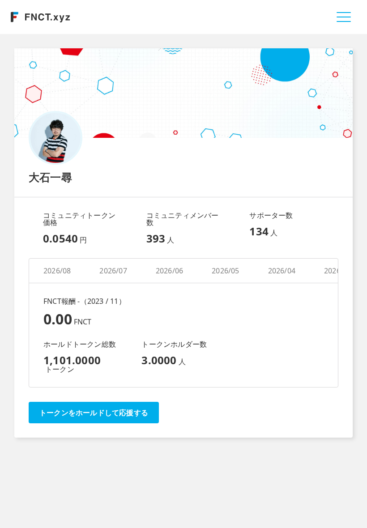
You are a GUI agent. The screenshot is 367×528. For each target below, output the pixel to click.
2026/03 (337, 271)
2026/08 (57, 271)
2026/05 (225, 271)
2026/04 (281, 271)
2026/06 (169, 271)
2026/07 (113, 271)
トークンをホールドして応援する (93, 412)
